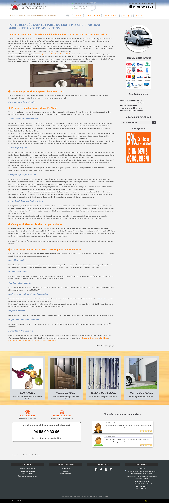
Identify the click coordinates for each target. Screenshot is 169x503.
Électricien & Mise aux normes (27, 476)
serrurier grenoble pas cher (132, 100)
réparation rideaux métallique (133, 103)
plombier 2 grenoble (90, 496)
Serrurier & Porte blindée (27, 468)
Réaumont (26, 340)
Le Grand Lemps (93, 338)
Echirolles (11, 340)
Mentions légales (65, 473)
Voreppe (19, 340)
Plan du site (65, 471)
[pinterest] (111, 470)
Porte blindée (94, 16)
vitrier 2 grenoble (103, 496)
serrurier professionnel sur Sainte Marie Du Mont (53, 54)
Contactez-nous (65, 468)
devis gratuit (102, 299)
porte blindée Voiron (129, 105)
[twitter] (101, 470)
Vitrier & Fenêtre (27, 473)
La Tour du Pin (52, 340)
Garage (126, 16)
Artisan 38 (15, 455)
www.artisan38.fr (136, 484)
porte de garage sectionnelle (132, 110)
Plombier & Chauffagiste (27, 471)
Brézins (84, 338)
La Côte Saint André (38, 340)
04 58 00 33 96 (142, 6)
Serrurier (77, 16)
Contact (139, 16)
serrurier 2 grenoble (77, 496)
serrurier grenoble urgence (132, 108)
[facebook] (96, 470)
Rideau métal (111, 16)
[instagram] (106, 470)
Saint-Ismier (104, 338)
